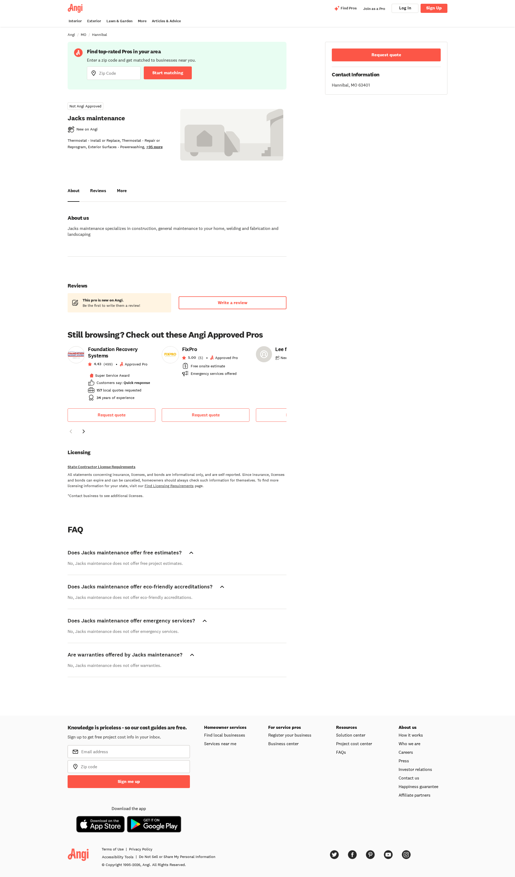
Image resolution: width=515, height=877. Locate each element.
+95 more (154, 147)
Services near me (220, 743)
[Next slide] (83, 431)
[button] (71, 432)
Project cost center (354, 743)
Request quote (112, 415)
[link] (111, 375)
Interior (75, 21)
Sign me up (129, 781)
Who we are (409, 743)
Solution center (350, 735)
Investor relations (415, 769)
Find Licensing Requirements (169, 485)
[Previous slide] (71, 431)
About (73, 190)
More (142, 21)
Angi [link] (71, 34)
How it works (411, 735)
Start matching (167, 73)
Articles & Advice (166, 21)
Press (404, 760)
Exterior (94, 21)
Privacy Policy (140, 849)
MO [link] (83, 34)
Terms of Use (113, 849)
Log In (405, 8)
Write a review (232, 302)
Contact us (409, 778)
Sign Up (434, 8)
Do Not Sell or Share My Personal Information (177, 856)
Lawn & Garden (119, 21)
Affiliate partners (415, 795)
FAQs (341, 752)
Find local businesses (224, 735)
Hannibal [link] (99, 34)
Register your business (289, 735)
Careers (406, 752)
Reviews (98, 190)
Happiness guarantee (418, 786)
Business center (283, 743)
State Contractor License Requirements (101, 466)
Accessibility (118, 856)
